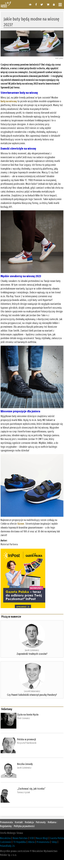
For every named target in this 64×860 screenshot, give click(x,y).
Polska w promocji (26, 739)
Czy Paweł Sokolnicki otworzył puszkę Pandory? (32, 694)
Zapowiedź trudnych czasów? (32, 653)
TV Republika (19, 842)
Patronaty (41, 822)
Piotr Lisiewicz (23, 718)
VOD (32, 838)
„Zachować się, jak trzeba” (31, 788)
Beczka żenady (25, 764)
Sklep (54, 842)
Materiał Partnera (9, 544)
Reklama (52, 822)
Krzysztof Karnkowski (26, 742)
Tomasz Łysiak (23, 792)
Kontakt (19, 822)
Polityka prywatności (24, 826)
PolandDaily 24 (7, 846)
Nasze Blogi (42, 838)
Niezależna (5, 838)
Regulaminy (6, 826)
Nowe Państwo (20, 838)
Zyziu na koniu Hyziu (27, 714)
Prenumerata (6, 822)
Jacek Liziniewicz (32, 650)
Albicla (31, 842)
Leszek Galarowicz (32, 691)
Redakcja (29, 822)
